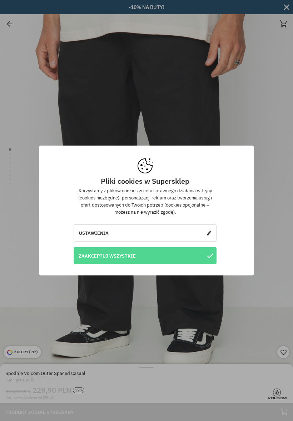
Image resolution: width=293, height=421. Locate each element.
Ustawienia (94, 233)
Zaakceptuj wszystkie (107, 256)
